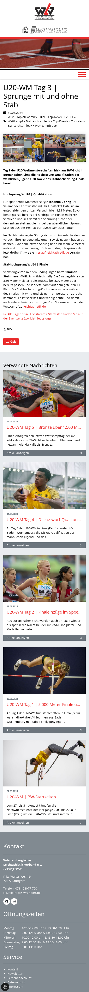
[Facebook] (6, 901)
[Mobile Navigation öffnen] (82, 74)
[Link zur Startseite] (44, 11)
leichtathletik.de (34, 306)
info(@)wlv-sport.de (27, 893)
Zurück (11, 342)
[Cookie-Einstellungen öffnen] (5, 987)
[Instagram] (14, 901)
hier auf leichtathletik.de (52, 252)
